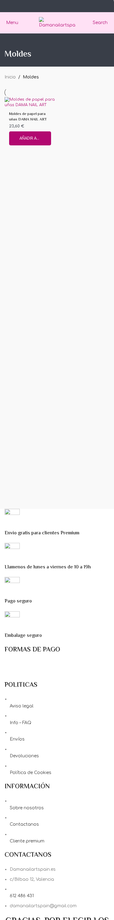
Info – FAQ (20, 722)
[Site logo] (57, 22)
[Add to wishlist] (50, 102)
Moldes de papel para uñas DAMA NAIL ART (28, 117)
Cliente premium (27, 841)
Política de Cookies (30, 772)
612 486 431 (22, 896)
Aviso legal (21, 706)
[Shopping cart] (109, 22)
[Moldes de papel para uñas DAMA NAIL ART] (30, 102)
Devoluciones (24, 756)
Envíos (17, 739)
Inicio (10, 77)
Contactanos (24, 824)
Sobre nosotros (27, 808)
